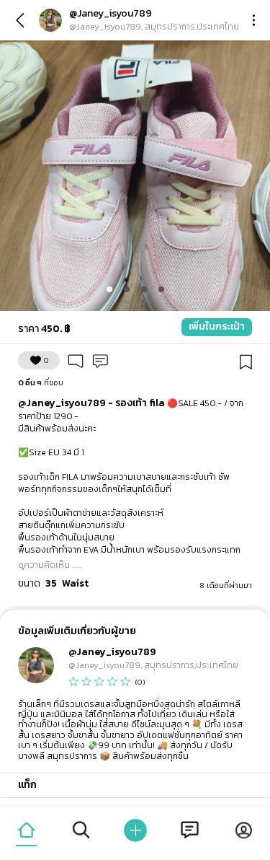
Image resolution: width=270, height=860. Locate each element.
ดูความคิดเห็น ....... (50, 564)
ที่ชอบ (40, 382)
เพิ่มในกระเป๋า (217, 326)
